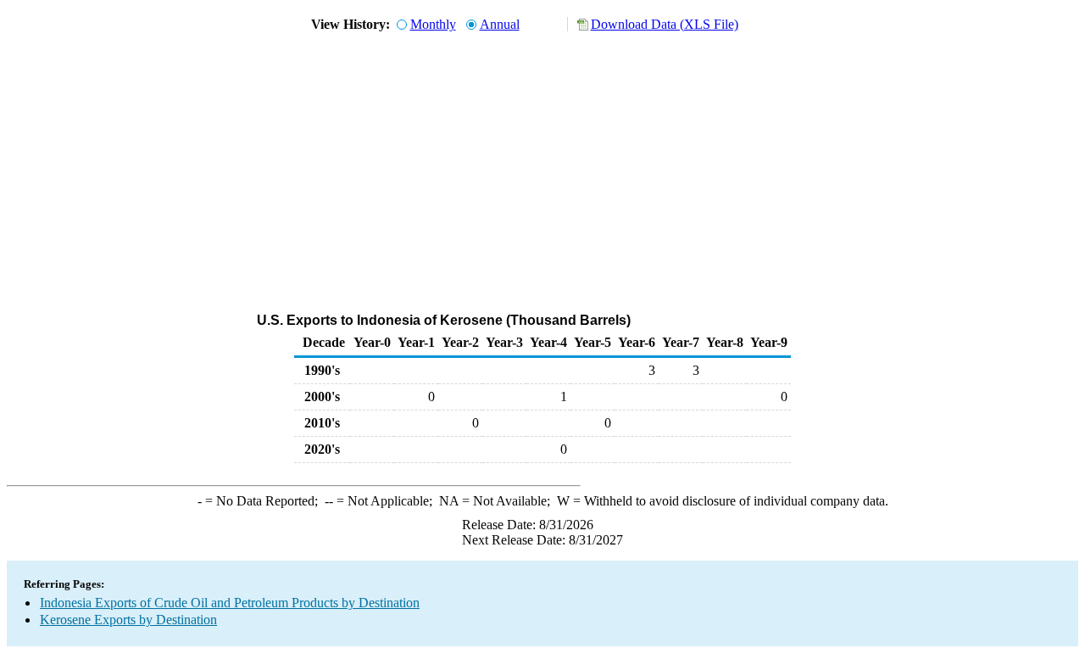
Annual (500, 24)
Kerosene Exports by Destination (128, 619)
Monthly (433, 24)
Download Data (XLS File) (664, 24)
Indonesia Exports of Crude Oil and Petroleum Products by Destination (230, 602)
